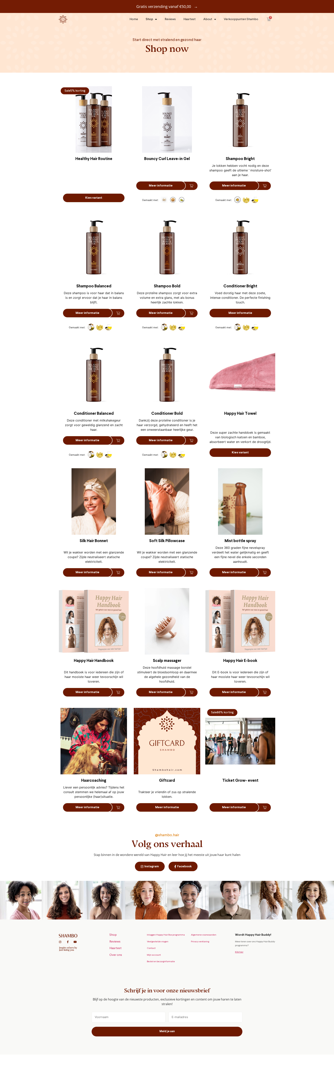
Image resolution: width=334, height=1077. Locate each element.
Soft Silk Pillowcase (167, 541)
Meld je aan (167, 1031)
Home (134, 19)
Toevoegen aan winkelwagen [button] (190, 186)
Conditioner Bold (167, 414)
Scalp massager (167, 661)
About (207, 19)
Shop (149, 19)
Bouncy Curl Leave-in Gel (167, 159)
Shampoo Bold (167, 286)
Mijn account (154, 955)
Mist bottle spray (240, 541)
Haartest (189, 19)
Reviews (170, 19)
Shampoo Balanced (93, 286)
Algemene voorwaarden (203, 935)
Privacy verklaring (200, 942)
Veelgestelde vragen (157, 942)
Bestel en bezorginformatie (161, 961)
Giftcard (167, 781)
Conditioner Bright (240, 286)
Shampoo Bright (240, 159)
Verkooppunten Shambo (241, 19)
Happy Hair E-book (240, 661)
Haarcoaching (93, 781)
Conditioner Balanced (94, 414)
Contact (151, 948)
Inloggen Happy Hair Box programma (166, 935)
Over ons (115, 955)
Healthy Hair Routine (93, 159)
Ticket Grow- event (240, 781)
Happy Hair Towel (240, 414)
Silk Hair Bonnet (94, 541)
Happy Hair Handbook (94, 661)
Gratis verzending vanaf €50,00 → (167, 6)
